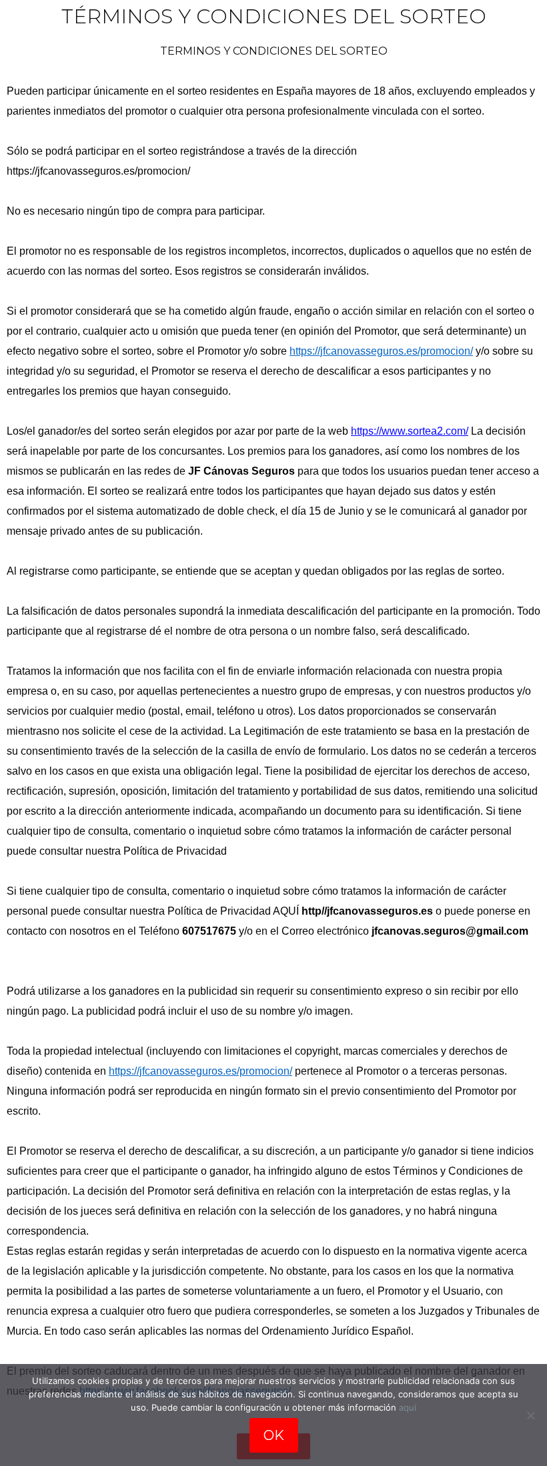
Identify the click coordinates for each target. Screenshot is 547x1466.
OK (273, 1435)
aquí (407, 1407)
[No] (530, 1415)
